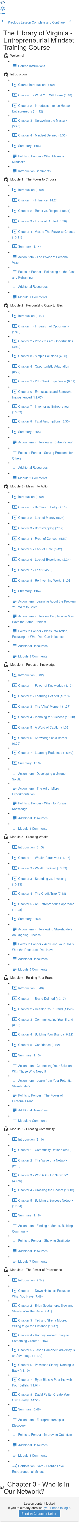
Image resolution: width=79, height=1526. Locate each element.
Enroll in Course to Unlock (39, 1513)
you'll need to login (57, 1508)
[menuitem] (2, 10)
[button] (2, 4)
